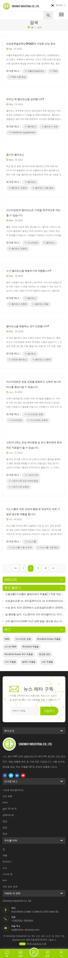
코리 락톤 (7, 796)
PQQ (55, 71)
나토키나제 (33, 475)
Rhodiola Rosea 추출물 (48, 639)
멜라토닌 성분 (51, 126)
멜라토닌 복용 (41, 304)
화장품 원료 (44, 654)
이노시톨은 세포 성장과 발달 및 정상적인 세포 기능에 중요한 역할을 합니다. (33, 511)
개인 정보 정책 (10, 887)
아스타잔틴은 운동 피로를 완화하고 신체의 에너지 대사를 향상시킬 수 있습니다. (33, 384)
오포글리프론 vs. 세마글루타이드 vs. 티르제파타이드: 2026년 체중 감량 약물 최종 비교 (35, 601)
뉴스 (5, 868)
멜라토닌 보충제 (19, 188)
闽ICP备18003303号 (36, 940)
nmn (5, 803)
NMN (7, 639)
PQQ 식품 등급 (19, 77)
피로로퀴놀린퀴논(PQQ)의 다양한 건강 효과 (30, 44)
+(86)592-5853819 (22, 921)
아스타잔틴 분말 (35, 414)
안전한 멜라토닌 (19, 359)
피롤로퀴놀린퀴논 (36, 71)
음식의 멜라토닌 (15, 155)
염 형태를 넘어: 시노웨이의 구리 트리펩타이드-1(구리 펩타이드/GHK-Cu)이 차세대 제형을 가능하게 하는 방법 (35, 614)
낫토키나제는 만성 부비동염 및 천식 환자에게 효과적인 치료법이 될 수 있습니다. (34, 445)
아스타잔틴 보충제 (39, 420)
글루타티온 (8, 815)
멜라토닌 (32, 126)
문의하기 (7, 862)
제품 (5, 855)
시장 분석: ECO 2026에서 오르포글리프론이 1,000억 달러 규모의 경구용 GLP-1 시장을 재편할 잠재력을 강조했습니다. (35, 608)
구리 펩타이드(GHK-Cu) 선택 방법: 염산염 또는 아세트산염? (35, 621)
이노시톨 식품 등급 (49, 547)
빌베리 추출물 (28, 662)
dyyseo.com (19, 940)
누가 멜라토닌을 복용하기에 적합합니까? (28, 271)
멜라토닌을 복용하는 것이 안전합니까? (27, 326)
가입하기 (49, 711)
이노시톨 (32, 541)
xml (4, 880)
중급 (5, 821)
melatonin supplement (23, 132)
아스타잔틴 (33, 242)
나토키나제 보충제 (20, 487)
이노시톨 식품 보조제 (22, 547)
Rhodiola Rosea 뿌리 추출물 (19, 654)
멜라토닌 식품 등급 (44, 188)
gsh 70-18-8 (9, 809)
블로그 (52, 940)
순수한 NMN (10, 646)
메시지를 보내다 (34, 952)
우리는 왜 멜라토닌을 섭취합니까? (25, 99)
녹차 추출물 (10, 662)
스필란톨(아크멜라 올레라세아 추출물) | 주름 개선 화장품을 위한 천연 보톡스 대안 (35, 594)
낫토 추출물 (47, 662)
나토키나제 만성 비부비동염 (25, 481)
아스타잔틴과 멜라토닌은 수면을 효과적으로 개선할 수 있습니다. (33, 212)
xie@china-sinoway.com (25, 930)
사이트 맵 (7, 874)
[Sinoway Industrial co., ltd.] (18, 6)
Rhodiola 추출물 (30, 646)
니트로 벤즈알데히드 (13, 790)
